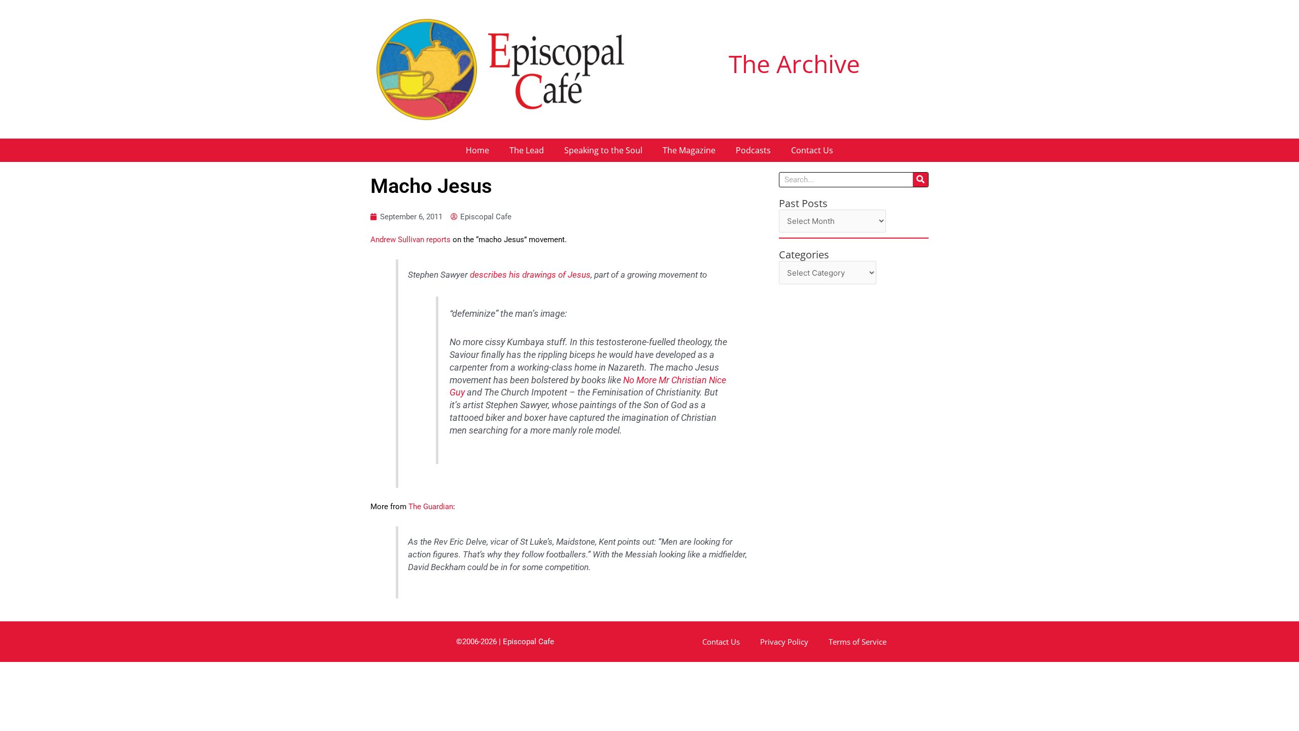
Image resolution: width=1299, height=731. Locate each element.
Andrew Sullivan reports (410, 239)
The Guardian (430, 506)
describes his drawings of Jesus (530, 275)
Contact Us (812, 150)
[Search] (920, 180)
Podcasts (753, 150)
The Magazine (689, 150)
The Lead (526, 150)
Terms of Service (857, 642)
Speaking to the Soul (603, 150)
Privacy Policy (784, 642)
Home (477, 150)
